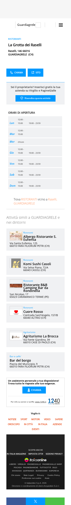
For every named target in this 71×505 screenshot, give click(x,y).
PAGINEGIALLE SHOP (52, 464)
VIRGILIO (22, 464)
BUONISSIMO (42, 471)
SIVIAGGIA (17, 471)
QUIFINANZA (28, 471)
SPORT (24, 419)
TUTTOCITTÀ (45, 468)
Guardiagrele (26, 25)
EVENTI (35, 429)
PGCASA (18, 468)
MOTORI (35, 419)
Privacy (40, 475)
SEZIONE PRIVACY (54, 453)
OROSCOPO (14, 424)
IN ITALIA (42, 424)
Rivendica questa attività (37, 98)
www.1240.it (40, 401)
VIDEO (47, 419)
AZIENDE (57, 424)
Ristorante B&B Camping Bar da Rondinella (35, 288)
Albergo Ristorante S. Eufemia (39, 238)
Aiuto (47, 478)
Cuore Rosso (33, 311)
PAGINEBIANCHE (30, 468)
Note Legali (29, 475)
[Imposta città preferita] (10, 24)
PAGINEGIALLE (34, 464)
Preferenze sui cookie (31, 478)
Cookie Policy (54, 475)
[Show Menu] (61, 25)
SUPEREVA (54, 471)
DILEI (54, 468)
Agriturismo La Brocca (40, 336)
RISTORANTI (14, 39)
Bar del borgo (20, 360)
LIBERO (12, 464)
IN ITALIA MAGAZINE (16, 453)
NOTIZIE (12, 419)
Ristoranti (28, 232)
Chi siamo (15, 475)
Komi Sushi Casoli (37, 264)
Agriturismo (29, 332)
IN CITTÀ (28, 424)
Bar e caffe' (15, 356)
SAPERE (59, 419)
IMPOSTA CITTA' (35, 453)
